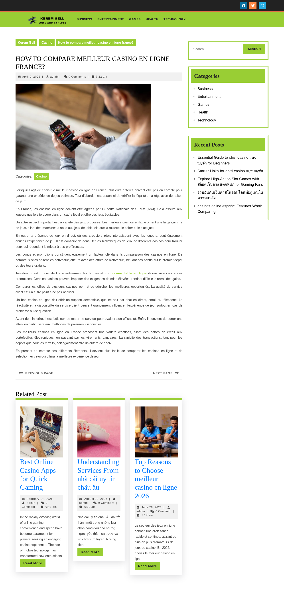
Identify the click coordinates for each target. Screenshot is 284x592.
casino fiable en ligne (129, 273)
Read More (34, 564)
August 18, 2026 (95, 498)
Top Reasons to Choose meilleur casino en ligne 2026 (156, 479)
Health (152, 19)
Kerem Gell (26, 42)
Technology (174, 19)
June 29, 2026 (152, 507)
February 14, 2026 (40, 498)
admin (54, 76)
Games (134, 19)
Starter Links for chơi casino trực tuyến (230, 171)
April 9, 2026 (31, 76)
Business (84, 19)
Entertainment (110, 19)
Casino (46, 42)
